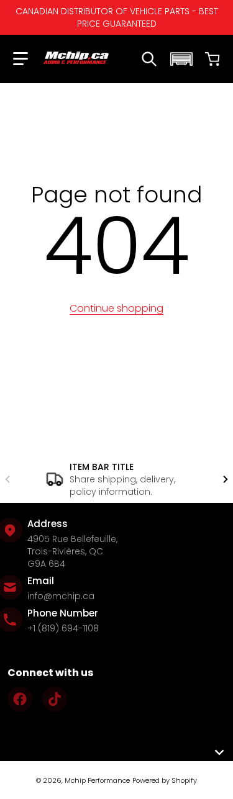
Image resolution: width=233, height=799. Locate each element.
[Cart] (212, 59)
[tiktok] (54, 699)
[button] (20, 59)
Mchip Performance (97, 780)
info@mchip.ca (60, 596)
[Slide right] (225, 479)
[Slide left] (7, 479)
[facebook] (19, 699)
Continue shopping (116, 308)
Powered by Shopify (164, 780)
